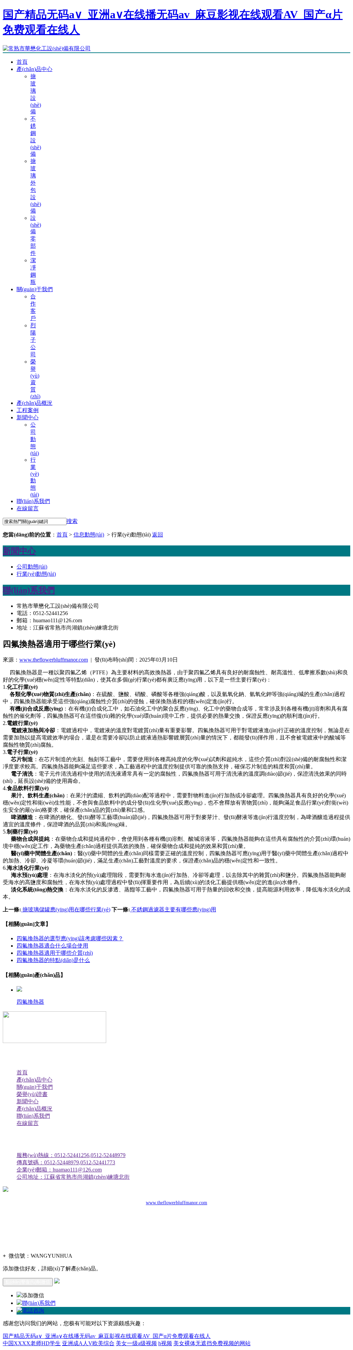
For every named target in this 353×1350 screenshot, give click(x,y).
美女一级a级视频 (136, 1343)
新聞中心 (28, 417)
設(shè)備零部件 (35, 235)
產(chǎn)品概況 (34, 403)
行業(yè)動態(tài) (36, 574)
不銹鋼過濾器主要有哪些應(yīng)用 (173, 909)
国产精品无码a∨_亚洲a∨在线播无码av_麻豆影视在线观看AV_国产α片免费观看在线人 (107, 1336)
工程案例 (28, 410)
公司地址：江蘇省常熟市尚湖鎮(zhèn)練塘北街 (73, 1177)
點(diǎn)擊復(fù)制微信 (28, 1282)
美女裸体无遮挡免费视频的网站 (212, 1343)
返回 (157, 535)
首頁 (22, 62)
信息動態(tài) (88, 535)
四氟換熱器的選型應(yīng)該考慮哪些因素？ (70, 938)
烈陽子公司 (33, 340)
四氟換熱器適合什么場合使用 (52, 946)
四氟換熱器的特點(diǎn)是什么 (53, 960)
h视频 (165, 1343)
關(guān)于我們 (35, 289)
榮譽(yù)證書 (32, 1094)
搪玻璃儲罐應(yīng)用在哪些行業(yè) (65, 909)
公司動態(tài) (34, 439)
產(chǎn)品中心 (34, 69)
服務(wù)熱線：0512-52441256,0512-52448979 (71, 1155)
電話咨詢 (33, 1310)
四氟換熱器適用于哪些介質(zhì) (55, 953)
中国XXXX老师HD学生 (32, 1343)
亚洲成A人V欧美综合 (88, 1343)
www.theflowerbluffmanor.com (53, 660)
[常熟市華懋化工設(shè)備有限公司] (47, 48)
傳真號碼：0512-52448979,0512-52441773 (66, 1162)
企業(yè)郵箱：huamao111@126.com (59, 1170)
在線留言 (28, 508)
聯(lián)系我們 (33, 501)
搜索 (72, 521)
